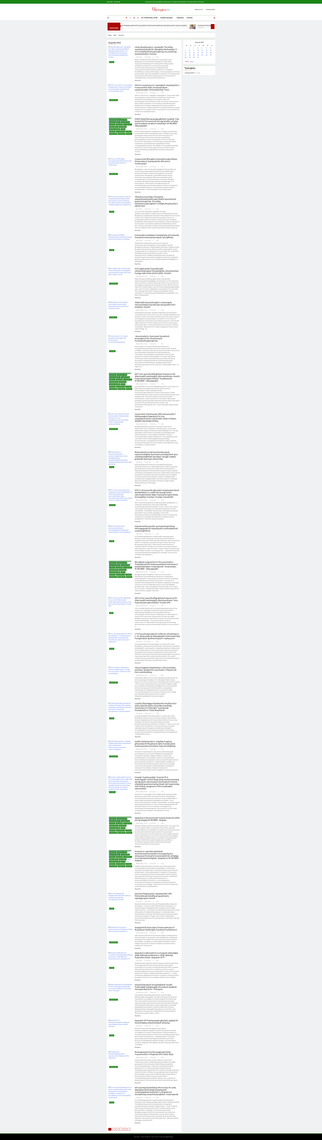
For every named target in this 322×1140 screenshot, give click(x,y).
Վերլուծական (120, 131)
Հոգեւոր (112, 124)
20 (210, 52)
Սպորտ (123, 129)
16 (194, 52)
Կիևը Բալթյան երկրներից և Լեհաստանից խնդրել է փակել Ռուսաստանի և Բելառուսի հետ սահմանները (156, 670)
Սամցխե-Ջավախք (166, 17)
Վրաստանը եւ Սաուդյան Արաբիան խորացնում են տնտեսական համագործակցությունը (152, 338)
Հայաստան (180, 17)
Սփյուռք (112, 131)
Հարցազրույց (125, 122)
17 (198, 52)
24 (198, 55)
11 (202, 50)
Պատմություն (114, 126)
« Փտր (186, 61)
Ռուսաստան (122, 126)
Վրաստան (189, 17)
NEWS (111, 613)
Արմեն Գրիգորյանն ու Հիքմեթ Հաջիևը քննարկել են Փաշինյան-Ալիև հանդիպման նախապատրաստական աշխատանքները (155, 743)
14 (185, 52)
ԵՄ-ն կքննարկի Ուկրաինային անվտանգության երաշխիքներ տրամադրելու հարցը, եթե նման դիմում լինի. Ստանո (157, 271)
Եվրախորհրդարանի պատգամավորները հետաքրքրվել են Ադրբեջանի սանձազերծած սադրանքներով (156, 528)
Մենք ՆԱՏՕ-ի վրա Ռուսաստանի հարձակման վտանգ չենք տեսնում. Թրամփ (178, 2)
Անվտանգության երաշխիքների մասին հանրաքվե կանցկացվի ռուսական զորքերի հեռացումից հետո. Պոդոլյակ (156, 987)
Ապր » (192, 61)
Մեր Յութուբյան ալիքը (149, 17)
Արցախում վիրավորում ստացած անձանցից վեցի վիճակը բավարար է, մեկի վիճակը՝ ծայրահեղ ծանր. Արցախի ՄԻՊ (156, 955)
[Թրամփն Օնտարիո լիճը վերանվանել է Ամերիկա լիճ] (129, 26)
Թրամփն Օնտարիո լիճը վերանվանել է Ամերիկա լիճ (152, 25)
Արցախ (112, 62)
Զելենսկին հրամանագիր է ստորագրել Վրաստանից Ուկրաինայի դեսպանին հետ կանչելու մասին (155, 304)
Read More (138, 80)
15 (189, 52)
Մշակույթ (119, 124)
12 (206, 50)
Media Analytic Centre (141, 92)
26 (206, 55)
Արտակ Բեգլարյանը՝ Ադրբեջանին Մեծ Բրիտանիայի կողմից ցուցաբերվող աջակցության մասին (153, 896)
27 (210, 55)
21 (185, 55)
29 (189, 57)
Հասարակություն (115, 122)
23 (194, 55)
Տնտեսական (113, 134)
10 (198, 50)
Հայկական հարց (122, 119)
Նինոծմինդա (127, 124)
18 (202, 52)
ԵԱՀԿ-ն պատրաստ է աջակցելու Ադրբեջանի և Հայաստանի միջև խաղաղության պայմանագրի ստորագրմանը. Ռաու (157, 87)
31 (198, 57)
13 (125, 1129)
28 (185, 57)
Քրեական (129, 134)
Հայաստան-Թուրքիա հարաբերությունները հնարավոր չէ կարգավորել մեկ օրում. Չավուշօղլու (156, 161)
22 (189, 55)
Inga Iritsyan (139, 57)
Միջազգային (113, 100)
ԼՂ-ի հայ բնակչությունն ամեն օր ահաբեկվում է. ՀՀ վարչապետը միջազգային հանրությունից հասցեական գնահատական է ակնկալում (157, 636)
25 (202, 55)
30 (194, 57)
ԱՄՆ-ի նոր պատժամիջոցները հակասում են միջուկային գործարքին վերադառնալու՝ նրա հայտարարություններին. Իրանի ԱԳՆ (156, 600)
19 (206, 52)
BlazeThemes (169, 1136)
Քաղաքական (121, 134)
